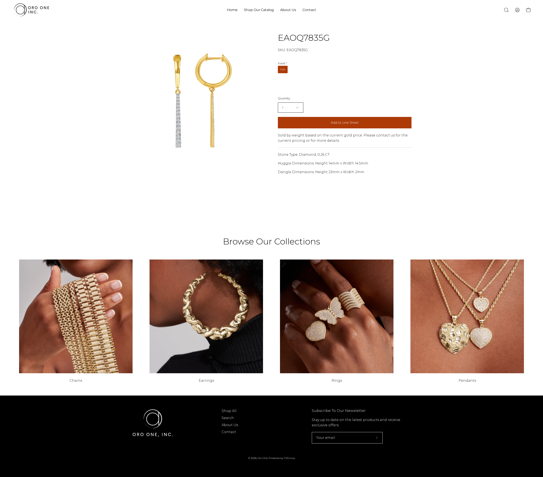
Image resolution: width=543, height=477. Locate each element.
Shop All (229, 411)
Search (228, 418)
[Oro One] (32, 10)
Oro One (263, 458)
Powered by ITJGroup (282, 458)
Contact (229, 432)
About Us (230, 425)
